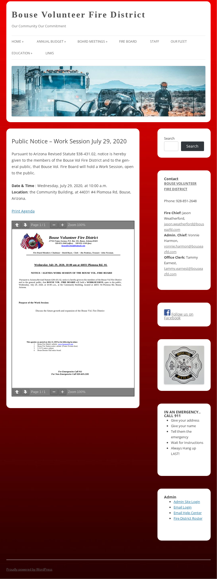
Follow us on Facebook (178, 316)
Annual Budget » (51, 41)
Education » (23, 53)
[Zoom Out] (54, 225)
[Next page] (25, 225)
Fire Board (128, 41)
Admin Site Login (187, 501)
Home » (18, 41)
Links (51, 53)
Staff (154, 41)
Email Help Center (188, 512)
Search (169, 138)
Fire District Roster (188, 518)
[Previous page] (17, 225)
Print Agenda (23, 211)
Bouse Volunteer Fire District (79, 14)
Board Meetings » (92, 41)
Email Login (183, 507)
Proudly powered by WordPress (29, 569)
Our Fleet (179, 41)
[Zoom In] (62, 225)
